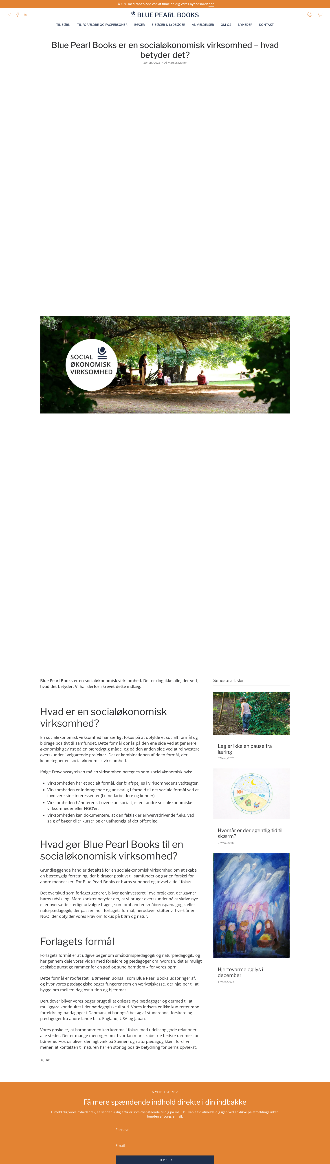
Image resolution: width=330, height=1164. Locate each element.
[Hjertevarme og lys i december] (251, 905)
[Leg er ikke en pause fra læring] (251, 713)
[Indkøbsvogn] (320, 14)
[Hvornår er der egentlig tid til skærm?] (251, 793)
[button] (226, 25)
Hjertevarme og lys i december (240, 972)
